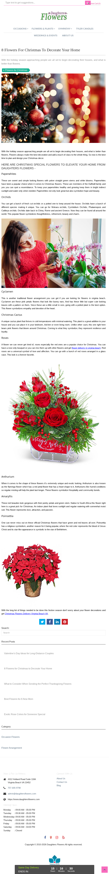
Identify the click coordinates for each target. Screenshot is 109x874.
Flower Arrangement (11, 748)
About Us (68, 35)
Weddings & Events (45, 35)
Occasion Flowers (10, 737)
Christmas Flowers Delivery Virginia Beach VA (26, 613)
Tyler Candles (84, 29)
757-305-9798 (14, 788)
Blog (59, 785)
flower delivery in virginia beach (86, 348)
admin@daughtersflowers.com (22, 793)
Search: (5, 628)
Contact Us (62, 782)
